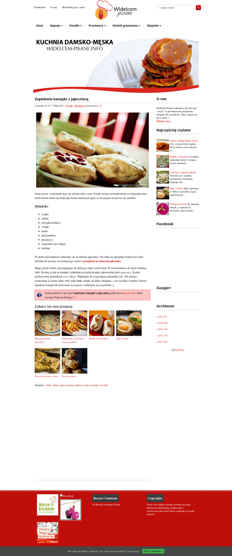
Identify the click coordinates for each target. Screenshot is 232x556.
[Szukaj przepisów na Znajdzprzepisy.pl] (178, 349)
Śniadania (79, 105)
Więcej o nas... (163, 121)
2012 (163, 335)
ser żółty (104, 385)
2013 (163, 329)
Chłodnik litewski (178, 204)
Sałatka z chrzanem (179, 156)
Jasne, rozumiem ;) (153, 551)
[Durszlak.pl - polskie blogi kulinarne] (67, 495)
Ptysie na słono (69, 376)
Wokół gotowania (126, 25)
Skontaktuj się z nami (73, 7)
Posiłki (75, 25)
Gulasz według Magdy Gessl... (184, 140)
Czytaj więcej (132, 551)
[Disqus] (92, 432)
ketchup (69, 385)
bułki (48, 385)
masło (86, 385)
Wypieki (154, 25)
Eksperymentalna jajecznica (43, 340)
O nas (53, 7)
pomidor (95, 385)
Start (39, 25)
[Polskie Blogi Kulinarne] (47, 542)
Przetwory (97, 25)
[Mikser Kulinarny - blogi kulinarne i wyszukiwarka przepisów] (47, 514)
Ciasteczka (39, 7)
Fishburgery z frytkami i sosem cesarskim (73, 340)
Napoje (56, 25)
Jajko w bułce (176, 188)
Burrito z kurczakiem (98, 338)
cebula (55, 385)
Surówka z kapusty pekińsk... (184, 172)
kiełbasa (78, 385)
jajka (62, 385)
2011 (163, 341)
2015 (162, 316)
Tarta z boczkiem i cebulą (46, 376)
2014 (163, 323)
